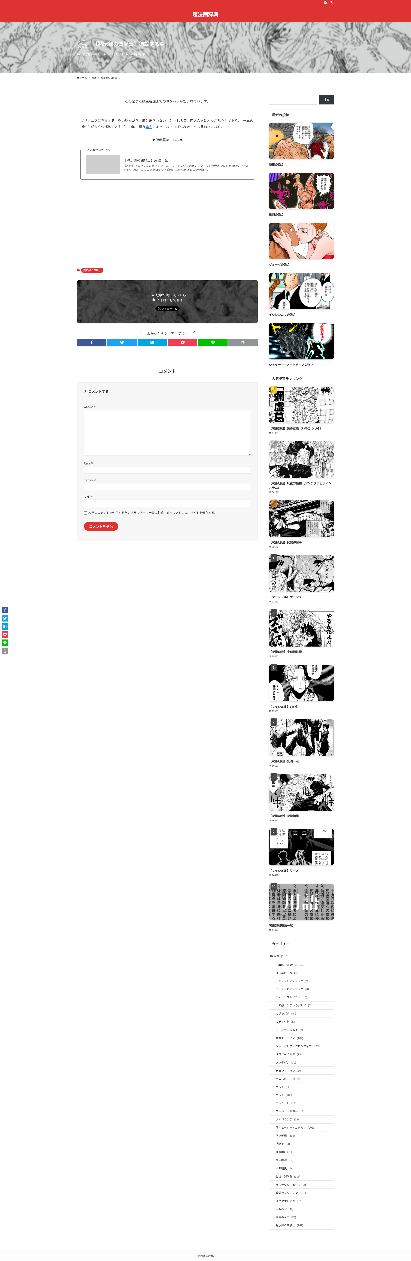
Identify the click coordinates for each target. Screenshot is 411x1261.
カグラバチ (286, 1013)
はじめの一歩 (286, 973)
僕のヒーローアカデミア (295, 1127)
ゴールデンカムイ (289, 1030)
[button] (91, 342)
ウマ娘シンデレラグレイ (293, 1005)
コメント (92, 406)
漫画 (281, 956)
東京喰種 (284, 1160)
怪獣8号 (284, 1152)
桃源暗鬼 (284, 1168)
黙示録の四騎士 (91, 54)
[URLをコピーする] (243, 342)
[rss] (325, 2)
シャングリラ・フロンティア (298, 1046)
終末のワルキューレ (291, 1184)
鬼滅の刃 (284, 1209)
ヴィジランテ (287, 1119)
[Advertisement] (167, 223)
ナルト (282, 1087)
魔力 (149, 126)
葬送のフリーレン (291, 1193)
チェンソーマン (289, 1070)
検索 (326, 100)
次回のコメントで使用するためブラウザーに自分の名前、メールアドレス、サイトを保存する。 (152, 512)
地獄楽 (283, 1144)
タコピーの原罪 (289, 1054)
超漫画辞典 (205, 14)
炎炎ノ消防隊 (288, 1176)
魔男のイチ (286, 1217)
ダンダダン (286, 1062)
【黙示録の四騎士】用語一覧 (145, 160)
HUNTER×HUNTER (290, 965)
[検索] (331, 2)
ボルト (284, 1095)
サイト (88, 496)
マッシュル (287, 1103)
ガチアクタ (286, 1021)
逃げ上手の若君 (289, 1201)
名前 (89, 463)
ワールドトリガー (290, 1111)
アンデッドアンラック (293, 989)
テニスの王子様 (288, 1079)
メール (90, 479)
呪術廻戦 (285, 1135)
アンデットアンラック (292, 981)
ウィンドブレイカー (291, 997)
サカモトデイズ (289, 1038)
